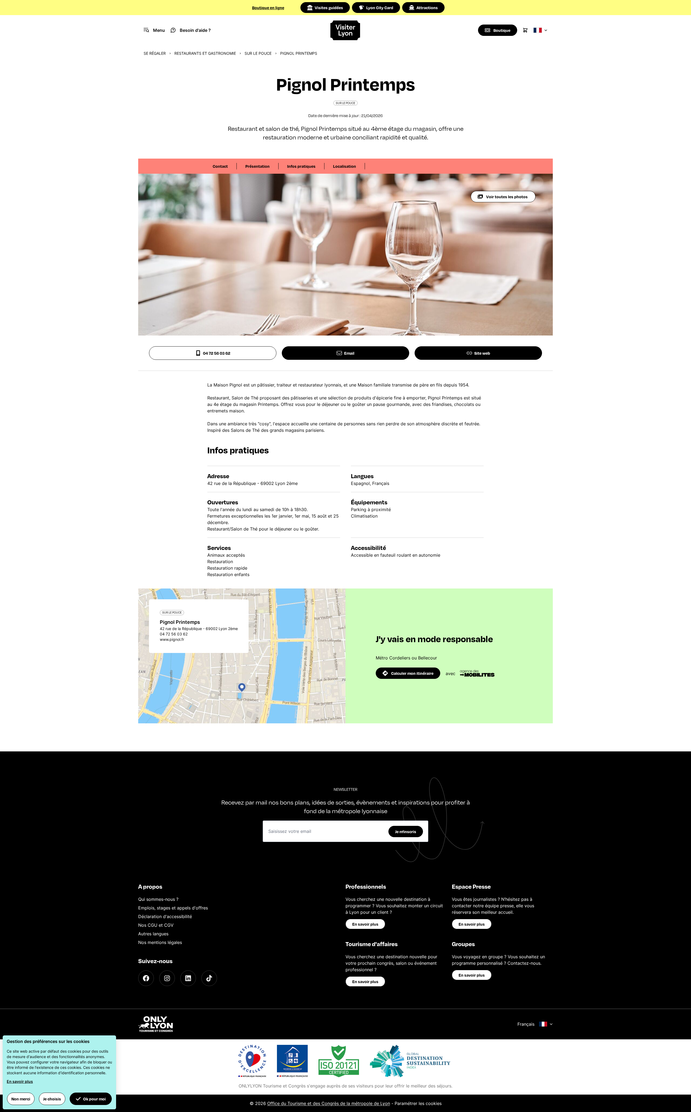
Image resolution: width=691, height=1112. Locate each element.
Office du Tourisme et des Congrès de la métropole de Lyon (328, 1103)
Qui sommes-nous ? (158, 899)
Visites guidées (329, 7)
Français (525, 1024)
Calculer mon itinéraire (412, 673)
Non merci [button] (20, 1098)
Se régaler (155, 53)
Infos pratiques (301, 166)
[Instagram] (167, 978)
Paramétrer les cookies (418, 1103)
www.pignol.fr (172, 639)
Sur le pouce (258, 53)
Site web (482, 353)
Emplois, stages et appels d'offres (173, 908)
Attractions (427, 7)
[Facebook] (146, 978)
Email (349, 353)
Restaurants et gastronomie (205, 53)
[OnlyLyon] (155, 1024)
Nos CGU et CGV (156, 925)
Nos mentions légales (160, 942)
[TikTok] (209, 978)
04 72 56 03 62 (216, 353)
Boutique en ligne (268, 7)
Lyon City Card (379, 7)
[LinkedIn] (188, 978)
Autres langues (153, 933)
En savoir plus (365, 924)
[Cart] (525, 30)
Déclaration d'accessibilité (165, 916)
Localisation (344, 166)
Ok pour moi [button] (94, 1098)
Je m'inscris (405, 831)
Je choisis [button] (52, 1098)
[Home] (345, 30)
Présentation (257, 166)
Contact (220, 166)
